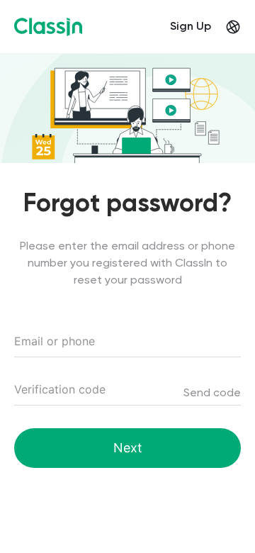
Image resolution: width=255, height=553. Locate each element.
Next (127, 447)
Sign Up (190, 27)
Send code (212, 393)
